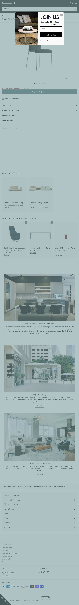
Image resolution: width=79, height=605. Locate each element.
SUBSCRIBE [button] (50, 34)
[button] (61, 15)
